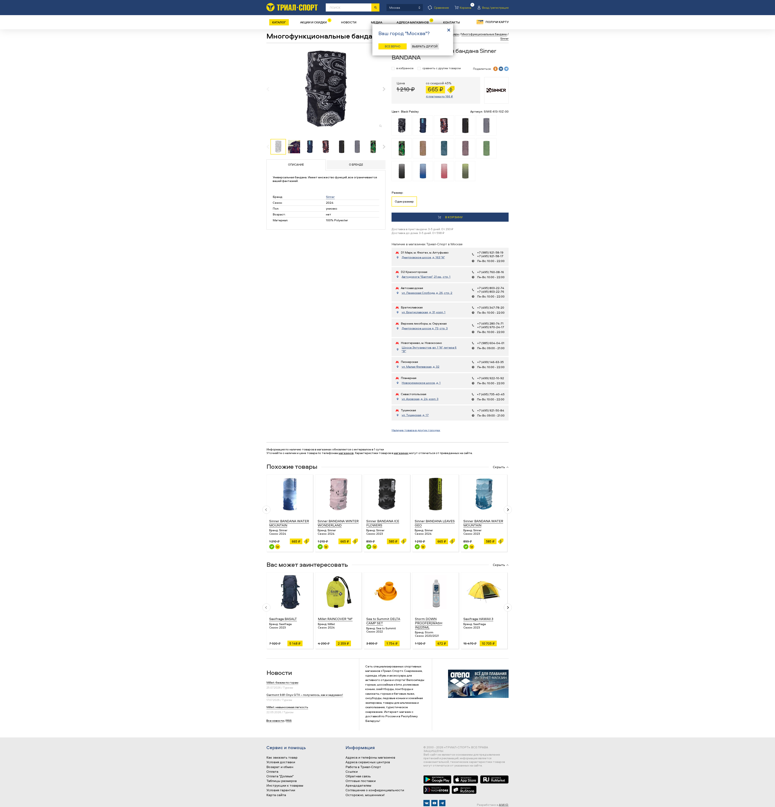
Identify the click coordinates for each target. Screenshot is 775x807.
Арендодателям (358, 786)
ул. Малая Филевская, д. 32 (420, 367)
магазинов (346, 453)
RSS (289, 720)
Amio (504, 805)
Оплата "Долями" (280, 776)
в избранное (405, 68)
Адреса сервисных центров (368, 762)
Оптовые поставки (361, 781)
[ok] (495, 69)
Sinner (330, 197)
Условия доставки (280, 762)
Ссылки (352, 772)
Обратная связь (358, 776)
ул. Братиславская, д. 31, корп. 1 (423, 312)
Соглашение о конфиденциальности (375, 790)
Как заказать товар (281, 758)
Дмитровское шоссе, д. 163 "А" (423, 257)
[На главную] (292, 7)
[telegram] (506, 69)
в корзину (454, 217)
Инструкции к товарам (284, 786)
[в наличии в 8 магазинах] (465, 546)
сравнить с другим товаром (441, 68)
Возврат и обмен (279, 767)
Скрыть (499, 467)
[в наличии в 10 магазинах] (417, 546)
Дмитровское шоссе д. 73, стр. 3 (425, 328)
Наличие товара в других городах (416, 430)
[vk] (501, 69)
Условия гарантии (280, 790)
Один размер (404, 201)
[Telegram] (442, 803)
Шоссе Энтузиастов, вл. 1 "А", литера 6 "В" (429, 349)
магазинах (401, 453)
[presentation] (269, 89)
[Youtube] (434, 803)
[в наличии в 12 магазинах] (271, 546)
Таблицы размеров (281, 781)
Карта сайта (276, 795)
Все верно (392, 46)
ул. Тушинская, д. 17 (415, 415)
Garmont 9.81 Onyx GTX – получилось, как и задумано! (304, 695)
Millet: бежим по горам (282, 682)
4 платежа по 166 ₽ (439, 96)
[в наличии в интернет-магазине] (277, 546)
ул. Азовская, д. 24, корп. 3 (420, 399)
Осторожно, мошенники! (365, 795)
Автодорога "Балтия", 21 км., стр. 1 (426, 277)
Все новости (275, 720)
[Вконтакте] (426, 803)
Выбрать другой (425, 46)
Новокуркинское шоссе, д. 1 (421, 383)
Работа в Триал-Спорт (363, 767)
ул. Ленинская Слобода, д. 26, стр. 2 (427, 293)
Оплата (272, 772)
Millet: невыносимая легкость (287, 707)
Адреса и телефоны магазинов (370, 758)
